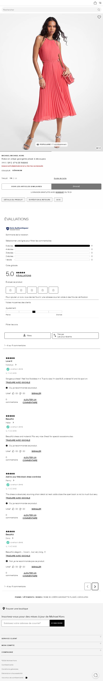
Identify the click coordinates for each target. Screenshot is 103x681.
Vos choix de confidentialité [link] (13, 677)
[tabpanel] (51, 82)
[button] (96, 675)
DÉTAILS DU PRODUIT (13, 200)
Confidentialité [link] (7, 665)
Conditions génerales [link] (10, 669)
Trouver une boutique (16, 608)
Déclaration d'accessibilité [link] (12, 673)
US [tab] (16, 178)
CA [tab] (11, 178)
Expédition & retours (39, 200)
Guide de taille (60, 178)
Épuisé (76, 186)
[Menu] (100, 3)
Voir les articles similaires (26, 186)
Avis (58, 200)
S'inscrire (57, 623)
